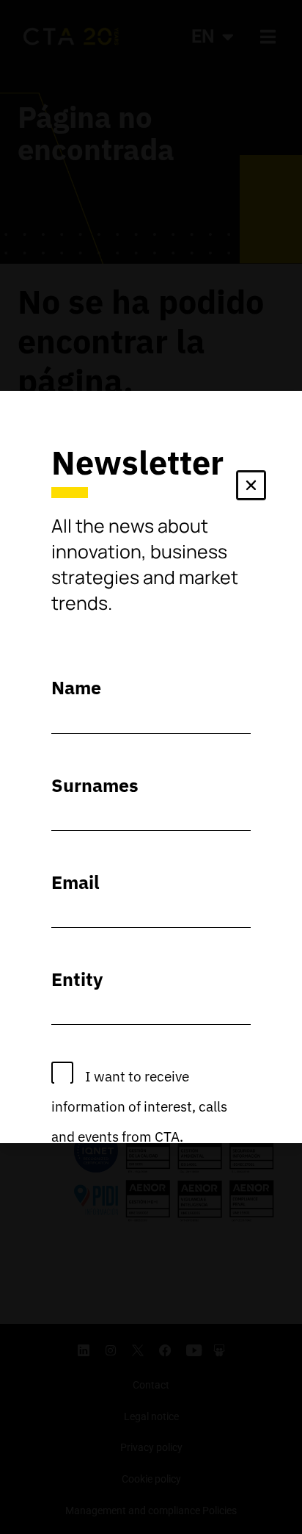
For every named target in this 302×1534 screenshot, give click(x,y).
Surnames (95, 785)
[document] (151, 767)
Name (76, 687)
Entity (77, 979)
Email (75, 882)
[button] (251, 488)
